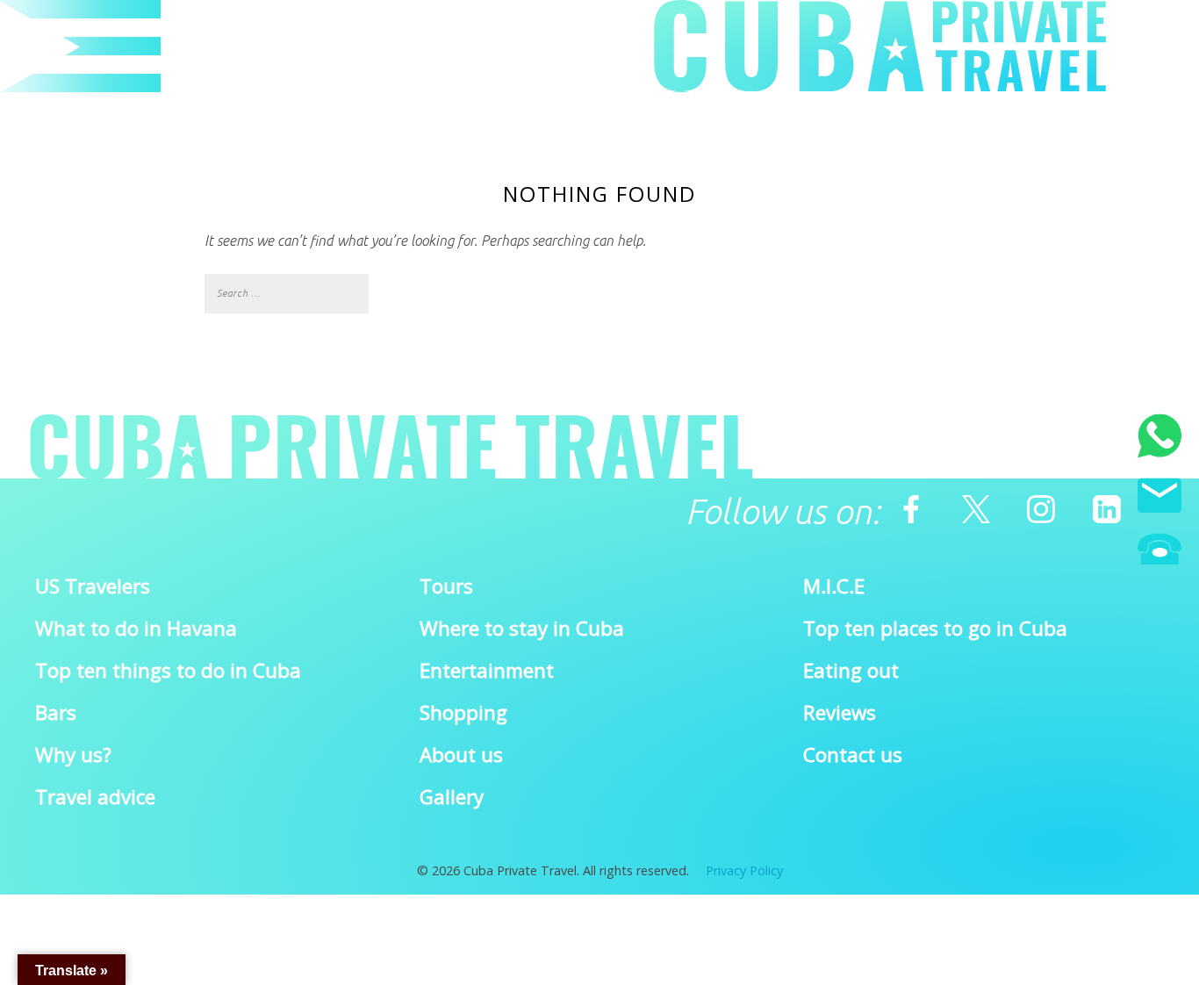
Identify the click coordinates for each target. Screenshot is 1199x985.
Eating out (851, 670)
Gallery (452, 796)
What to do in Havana (136, 628)
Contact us (852, 754)
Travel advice (95, 796)
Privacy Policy (744, 870)
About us (461, 754)
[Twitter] (976, 509)
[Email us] (1159, 498)
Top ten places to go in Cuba (935, 628)
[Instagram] (1041, 509)
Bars (55, 712)
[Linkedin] (1107, 509)
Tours (446, 586)
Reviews (839, 712)
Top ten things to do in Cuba (168, 670)
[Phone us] (1159, 552)
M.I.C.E (834, 586)
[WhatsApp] (1159, 438)
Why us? (73, 754)
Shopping (463, 712)
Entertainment (487, 670)
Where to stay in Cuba (522, 628)
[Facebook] (911, 509)
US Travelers (92, 586)
